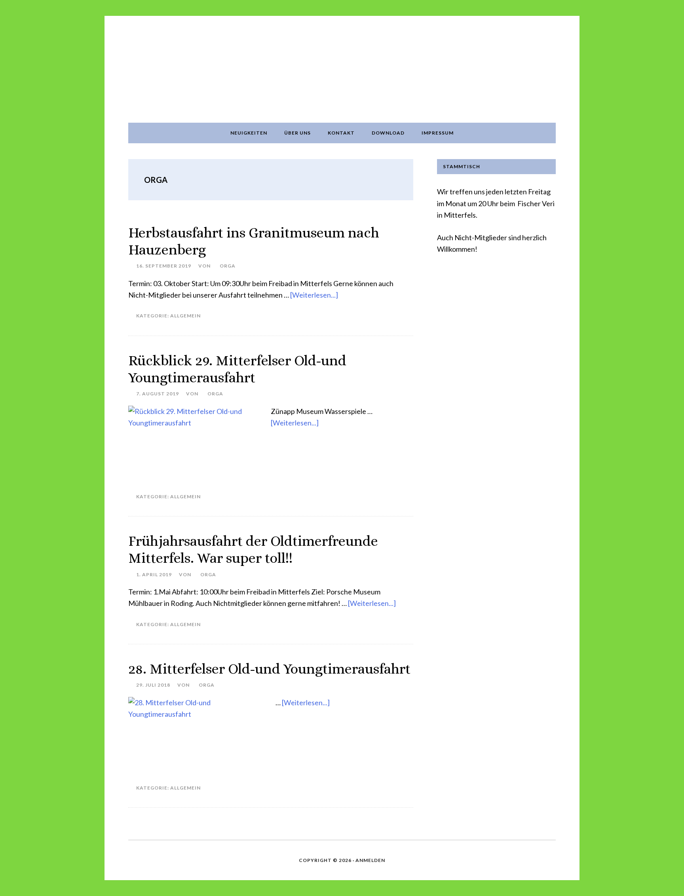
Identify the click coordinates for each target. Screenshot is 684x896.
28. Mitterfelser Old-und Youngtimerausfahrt (269, 669)
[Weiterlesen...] (314, 294)
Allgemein (185, 316)
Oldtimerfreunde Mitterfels (342, 69)
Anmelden (370, 860)
